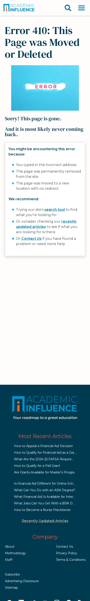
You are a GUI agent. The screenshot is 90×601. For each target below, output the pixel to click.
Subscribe (12, 574)
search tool (54, 210)
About (9, 547)
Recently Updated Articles (45, 521)
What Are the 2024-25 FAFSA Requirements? (48, 459)
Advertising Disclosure (22, 581)
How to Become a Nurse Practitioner (42, 510)
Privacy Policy (66, 553)
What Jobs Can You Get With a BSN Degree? (48, 503)
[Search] (68, 8)
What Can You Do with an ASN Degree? (44, 490)
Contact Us (31, 238)
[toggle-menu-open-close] (81, 8)
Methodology (15, 553)
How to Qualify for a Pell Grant (37, 466)
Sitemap (11, 588)
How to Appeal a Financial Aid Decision (43, 446)
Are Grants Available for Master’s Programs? (47, 472)
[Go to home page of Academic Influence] (19, 8)
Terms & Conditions (70, 560)
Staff (8, 560)
